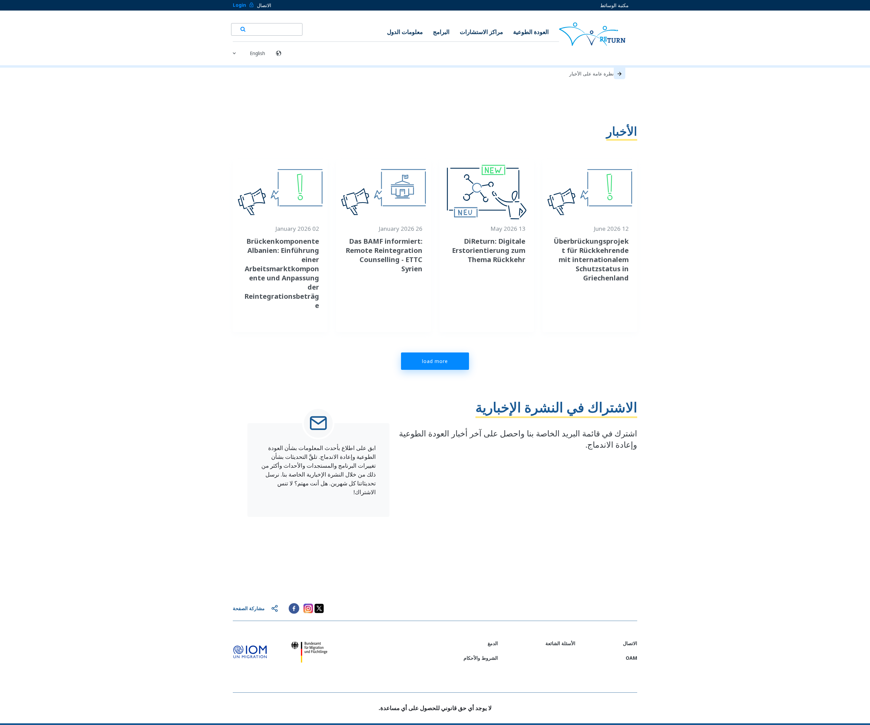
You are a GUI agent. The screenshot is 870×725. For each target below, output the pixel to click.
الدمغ (493, 643)
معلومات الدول (405, 32)
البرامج (441, 32)
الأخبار (621, 131)
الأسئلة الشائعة (560, 643)
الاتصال (264, 5)
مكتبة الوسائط (614, 5)
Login (239, 5)
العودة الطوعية (531, 32)
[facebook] (294, 608)
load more (435, 361)
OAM (631, 658)
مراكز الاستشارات (481, 32)
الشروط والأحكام (481, 658)
